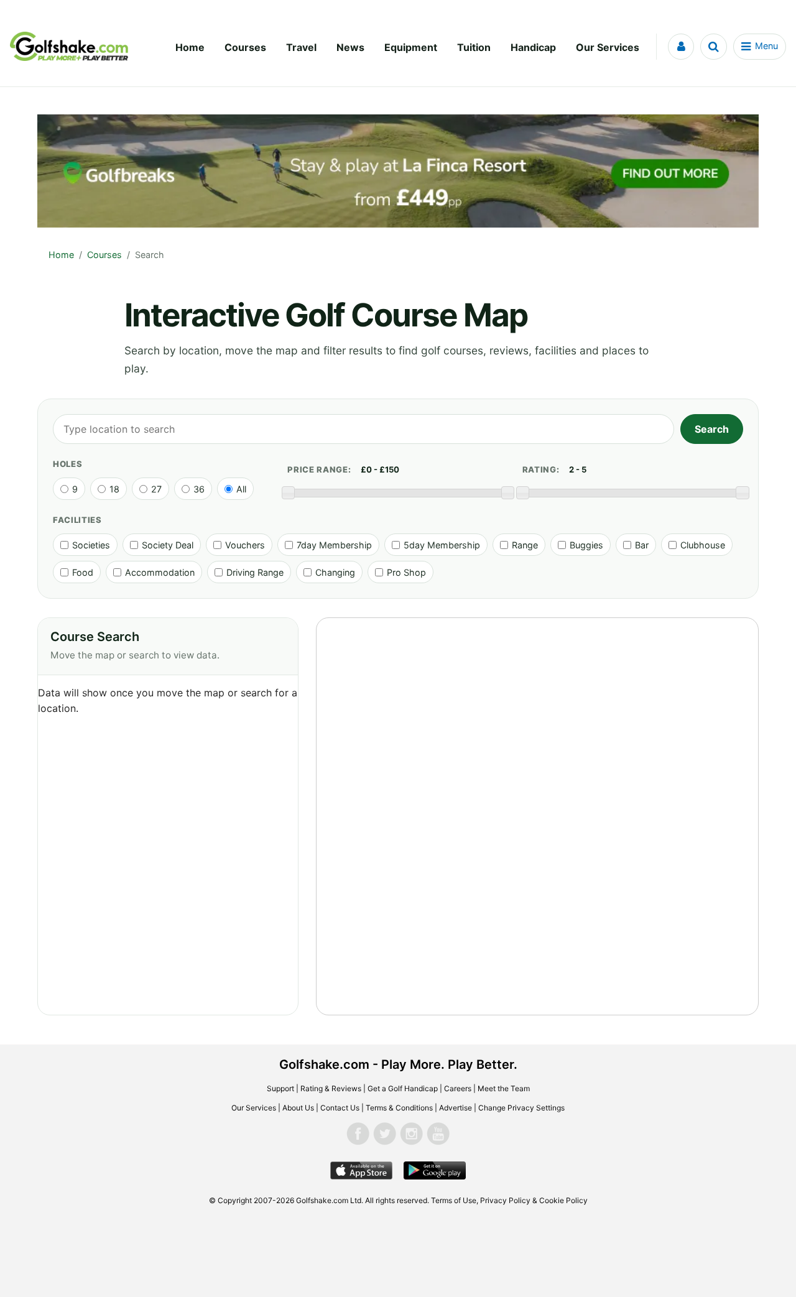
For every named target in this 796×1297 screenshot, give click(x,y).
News (350, 47)
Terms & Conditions (399, 1107)
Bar (642, 545)
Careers (457, 1088)
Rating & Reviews (330, 1088)
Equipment (410, 47)
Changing (335, 572)
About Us (298, 1107)
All (241, 489)
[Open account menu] (681, 47)
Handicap (533, 47)
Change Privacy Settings (521, 1107)
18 (114, 489)
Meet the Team (504, 1088)
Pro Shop (406, 572)
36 (199, 489)
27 (156, 489)
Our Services (607, 47)
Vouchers (245, 545)
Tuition (474, 47)
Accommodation (160, 572)
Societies (91, 545)
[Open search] (713, 47)
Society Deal (167, 545)
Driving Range (255, 572)
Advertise (455, 1107)
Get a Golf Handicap (403, 1088)
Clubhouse (702, 545)
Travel (301, 47)
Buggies (586, 545)
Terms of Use (453, 1200)
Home (190, 47)
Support (280, 1088)
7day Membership (334, 545)
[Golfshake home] (69, 47)
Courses (245, 47)
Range (525, 545)
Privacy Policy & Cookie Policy (534, 1200)
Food (82, 572)
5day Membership (442, 545)
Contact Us (339, 1107)
